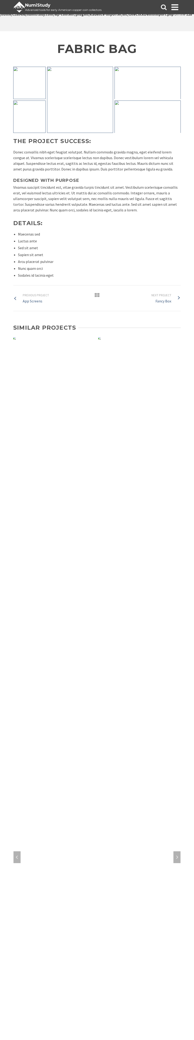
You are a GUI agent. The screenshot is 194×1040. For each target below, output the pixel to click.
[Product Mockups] (139, 369)
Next (177, 857)
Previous (17, 857)
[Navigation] (175, 7)
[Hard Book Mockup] (54, 369)
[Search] (164, 7)
